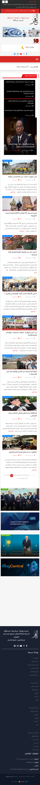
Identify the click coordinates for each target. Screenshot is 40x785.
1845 (27, 475)
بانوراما (36, 693)
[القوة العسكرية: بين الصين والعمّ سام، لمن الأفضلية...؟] (19, 362)
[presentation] (3, 2)
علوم (37, 700)
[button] (36, 499)
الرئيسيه (33, 67)
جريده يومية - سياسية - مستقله (16, 635)
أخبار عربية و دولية (22, 67)
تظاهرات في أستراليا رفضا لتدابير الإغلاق (23, 452)
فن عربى (35, 743)
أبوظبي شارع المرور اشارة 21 (25, 759)
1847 (21, 475)
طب (37, 725)
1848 (18, 475)
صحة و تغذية (34, 711)
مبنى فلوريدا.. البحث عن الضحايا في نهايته (22, 177)
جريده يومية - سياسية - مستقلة (18, 19)
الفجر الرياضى (34, 668)
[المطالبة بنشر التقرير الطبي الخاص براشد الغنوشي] (19, 403)
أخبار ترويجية (34, 683)
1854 (22, 478)
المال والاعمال (34, 672)
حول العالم (35, 690)
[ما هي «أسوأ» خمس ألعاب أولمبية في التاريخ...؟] (19, 284)
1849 (14, 475)
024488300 (29, 762)
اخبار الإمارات (34, 661)
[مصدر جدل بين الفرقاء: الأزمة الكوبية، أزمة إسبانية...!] (19, 242)
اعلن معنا (35, 750)
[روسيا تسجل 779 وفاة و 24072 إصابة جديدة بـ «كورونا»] (19, 203)
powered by (14, 781)
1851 (8, 475)
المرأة (36, 718)
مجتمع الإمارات (33, 675)
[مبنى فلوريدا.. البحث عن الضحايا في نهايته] (19, 167)
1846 (24, 475)
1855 (19, 478)
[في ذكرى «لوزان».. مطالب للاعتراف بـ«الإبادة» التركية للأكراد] (19, 323)
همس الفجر (34, 686)
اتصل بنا (35, 746)
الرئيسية (35, 658)
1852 (5, 475)
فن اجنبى (35, 739)
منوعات (36, 715)
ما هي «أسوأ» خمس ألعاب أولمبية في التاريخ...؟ (20, 294)
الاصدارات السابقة (33, 733)
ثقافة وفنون (34, 736)
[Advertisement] (20, 605)
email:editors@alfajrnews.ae (19, 769)
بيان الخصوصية (33, 708)
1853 (26, 478)
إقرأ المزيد (12, 192)
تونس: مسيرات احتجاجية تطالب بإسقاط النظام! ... (19, 82)
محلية (36, 721)
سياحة (36, 696)
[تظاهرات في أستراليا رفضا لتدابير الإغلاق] (19, 442)
